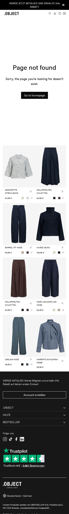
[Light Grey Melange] (27, 198)
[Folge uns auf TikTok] (10, 439)
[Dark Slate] (27, 364)
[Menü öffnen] (64, 13)
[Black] (54, 198)
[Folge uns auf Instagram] (5, 439)
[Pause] (63, 5)
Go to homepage (34, 95)
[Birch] (23, 198)
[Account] (55, 13)
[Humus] (23, 252)
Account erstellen (35, 395)
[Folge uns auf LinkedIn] (22, 439)
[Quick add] (30, 191)
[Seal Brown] (59, 198)
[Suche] (50, 13)
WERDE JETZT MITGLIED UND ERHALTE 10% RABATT (34, 4)
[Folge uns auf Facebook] (16, 439)
